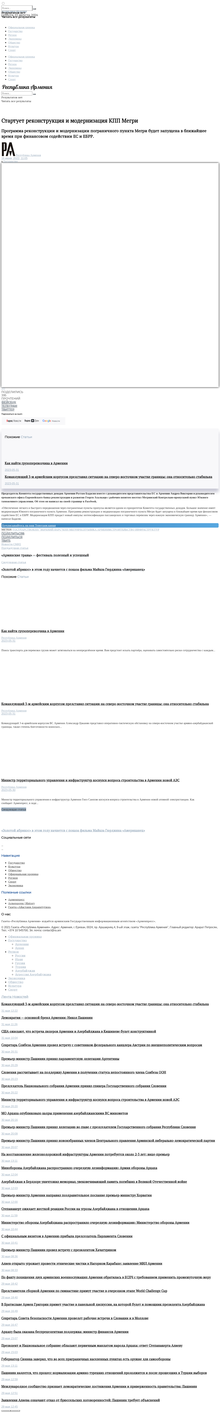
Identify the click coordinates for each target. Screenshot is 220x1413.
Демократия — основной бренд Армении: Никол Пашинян (47, 1018)
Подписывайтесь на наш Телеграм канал (29, 525)
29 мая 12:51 (9, 1393)
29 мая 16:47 (9, 1324)
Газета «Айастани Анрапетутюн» (29, 907)
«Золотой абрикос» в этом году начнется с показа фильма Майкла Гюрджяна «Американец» (73, 830)
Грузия (20, 963)
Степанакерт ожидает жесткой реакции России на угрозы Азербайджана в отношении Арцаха (75, 1209)
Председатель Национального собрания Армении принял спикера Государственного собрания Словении (83, 1086)
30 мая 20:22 (9, 1092)
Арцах (19, 948)
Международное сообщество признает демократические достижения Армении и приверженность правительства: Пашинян (99, 1386)
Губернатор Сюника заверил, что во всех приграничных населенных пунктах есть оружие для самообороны (85, 1359)
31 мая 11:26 (9, 1024)
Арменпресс (16, 899)
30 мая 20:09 (9, 1133)
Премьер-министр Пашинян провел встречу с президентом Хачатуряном (58, 1250)
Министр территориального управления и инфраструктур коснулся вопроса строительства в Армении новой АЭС (90, 780)
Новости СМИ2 (11, 544)
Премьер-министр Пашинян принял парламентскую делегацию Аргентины (60, 1059)
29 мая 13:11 (9, 1365)
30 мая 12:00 (9, 1202)
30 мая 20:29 (9, 1065)
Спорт (12, 50)
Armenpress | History (21, 903)
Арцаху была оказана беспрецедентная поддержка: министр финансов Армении (65, 1332)
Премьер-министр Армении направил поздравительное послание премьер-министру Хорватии (76, 1195)
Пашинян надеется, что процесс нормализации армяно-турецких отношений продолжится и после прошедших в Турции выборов (104, 1373)
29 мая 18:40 (9, 1297)
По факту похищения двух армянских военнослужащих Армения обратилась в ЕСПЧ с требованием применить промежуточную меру (106, 1277)
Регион (12, 35)
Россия (20, 955)
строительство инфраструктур (135, 529)
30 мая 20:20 (9, 1106)
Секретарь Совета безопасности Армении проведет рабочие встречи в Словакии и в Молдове (74, 1318)
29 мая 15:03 (9, 1352)
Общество (14, 42)
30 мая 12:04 (9, 1174)
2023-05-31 (12, 469)
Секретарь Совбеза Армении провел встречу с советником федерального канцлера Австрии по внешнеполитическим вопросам (101, 1045)
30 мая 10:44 (9, 1229)
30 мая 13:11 (9, 1160)
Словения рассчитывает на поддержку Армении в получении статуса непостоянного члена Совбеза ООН (83, 1072)
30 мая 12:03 (9, 1188)
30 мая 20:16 (9, 1120)
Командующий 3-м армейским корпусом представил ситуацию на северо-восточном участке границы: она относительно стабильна (108, 477)
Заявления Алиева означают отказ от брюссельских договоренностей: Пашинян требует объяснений (80, 1400)
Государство (15, 31)
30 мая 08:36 (9, 1256)
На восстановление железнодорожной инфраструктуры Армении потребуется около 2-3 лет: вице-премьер (85, 1154)
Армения (22, 944)
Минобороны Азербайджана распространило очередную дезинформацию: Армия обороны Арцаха (79, 1168)
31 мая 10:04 (9, 1037)
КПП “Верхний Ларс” (47, 529)
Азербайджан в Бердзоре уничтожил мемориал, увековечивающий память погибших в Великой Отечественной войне (94, 1182)
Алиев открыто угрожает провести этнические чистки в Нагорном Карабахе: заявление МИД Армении (81, 1263)
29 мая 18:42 (9, 1283)
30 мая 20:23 (9, 1079)
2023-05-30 (8, 790)
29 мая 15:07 (9, 1338)
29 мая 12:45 (9, 1406)
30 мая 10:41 (9, 1242)
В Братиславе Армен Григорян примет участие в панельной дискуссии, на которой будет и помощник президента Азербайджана (103, 1304)
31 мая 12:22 (9, 1010)
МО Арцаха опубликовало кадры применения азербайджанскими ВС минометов (64, 1113)
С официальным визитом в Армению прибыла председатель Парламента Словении (67, 1236)
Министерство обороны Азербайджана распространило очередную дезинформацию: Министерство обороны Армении (95, 1222)
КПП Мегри (70, 529)
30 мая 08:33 (9, 1270)
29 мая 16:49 (9, 1311)
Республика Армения (28, 155)
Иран (19, 959)
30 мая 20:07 (9, 1147)
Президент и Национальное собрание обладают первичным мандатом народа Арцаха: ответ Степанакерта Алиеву (91, 1345)
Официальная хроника (21, 27)
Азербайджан (25, 971)
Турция (20, 967)
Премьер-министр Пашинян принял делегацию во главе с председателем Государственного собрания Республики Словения (98, 1127)
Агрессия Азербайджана (33, 974)
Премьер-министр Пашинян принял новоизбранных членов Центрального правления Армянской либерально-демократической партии (108, 1140)
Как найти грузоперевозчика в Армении (36, 463)
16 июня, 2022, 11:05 (14, 158)
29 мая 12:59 (9, 1379)
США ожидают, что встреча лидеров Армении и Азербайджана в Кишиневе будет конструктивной (78, 1031)
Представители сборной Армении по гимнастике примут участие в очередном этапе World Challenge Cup (84, 1291)
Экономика (14, 38)
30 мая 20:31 (9, 1051)
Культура (13, 46)
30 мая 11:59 (9, 1215)
